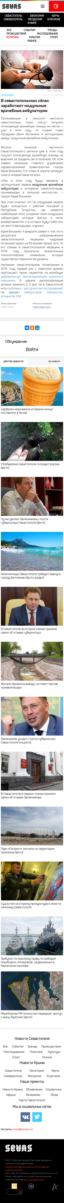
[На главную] (10, 6)
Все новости (54, 362)
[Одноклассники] (32, 328)
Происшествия (16, 34)
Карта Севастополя (32, 1100)
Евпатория (37, 16)
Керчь (55, 16)
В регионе (53, 19)
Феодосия (35, 19)
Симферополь (13, 19)
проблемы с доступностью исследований (35, 288)
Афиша (11, 1095)
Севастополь (13, 16)
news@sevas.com (23, 1129)
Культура (34, 37)
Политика (12, 37)
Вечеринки (33, 1095)
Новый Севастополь (41, 307)
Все (9, 30)
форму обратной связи (34, 1180)
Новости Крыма (12, 1089)
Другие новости (13, 361)
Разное (32, 41)
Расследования (47, 34)
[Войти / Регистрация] (56, 6)
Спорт (54, 37)
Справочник (54, 1089)
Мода (54, 1095)
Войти (32, 349)
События (29, 30)
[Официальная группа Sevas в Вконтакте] (25, 1117)
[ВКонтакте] (27, 328)
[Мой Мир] (37, 328)
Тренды (52, 30)
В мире (32, 23)
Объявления (34, 1089)
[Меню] (24, 6)
